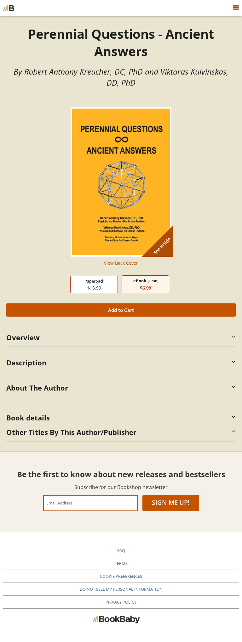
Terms (121, 563)
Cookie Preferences (121, 576)
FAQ (121, 550)
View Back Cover (121, 263)
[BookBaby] (8, 8)
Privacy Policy (121, 602)
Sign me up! (171, 502)
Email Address (59, 502)
